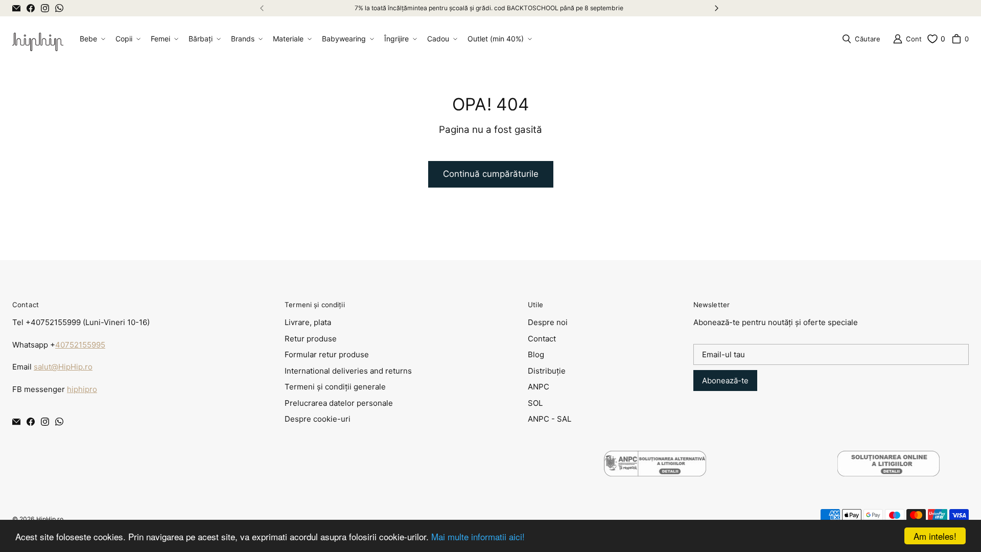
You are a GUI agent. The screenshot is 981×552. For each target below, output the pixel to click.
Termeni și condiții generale (335, 387)
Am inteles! (935, 536)
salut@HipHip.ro (63, 367)
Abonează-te (725, 380)
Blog (536, 354)
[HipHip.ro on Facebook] (31, 8)
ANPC (538, 387)
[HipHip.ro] (37, 39)
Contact (542, 338)
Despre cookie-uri (318, 419)
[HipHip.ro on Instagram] (45, 8)
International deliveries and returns (348, 371)
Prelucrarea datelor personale (339, 403)
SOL (535, 403)
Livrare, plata (308, 322)
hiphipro (82, 389)
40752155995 (80, 345)
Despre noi (548, 322)
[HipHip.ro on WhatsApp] (59, 8)
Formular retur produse (327, 354)
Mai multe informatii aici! (478, 536)
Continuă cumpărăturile (491, 174)
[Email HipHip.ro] (16, 8)
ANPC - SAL (549, 419)
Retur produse (311, 338)
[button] (91, 39)
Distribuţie (547, 371)
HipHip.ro (49, 519)
